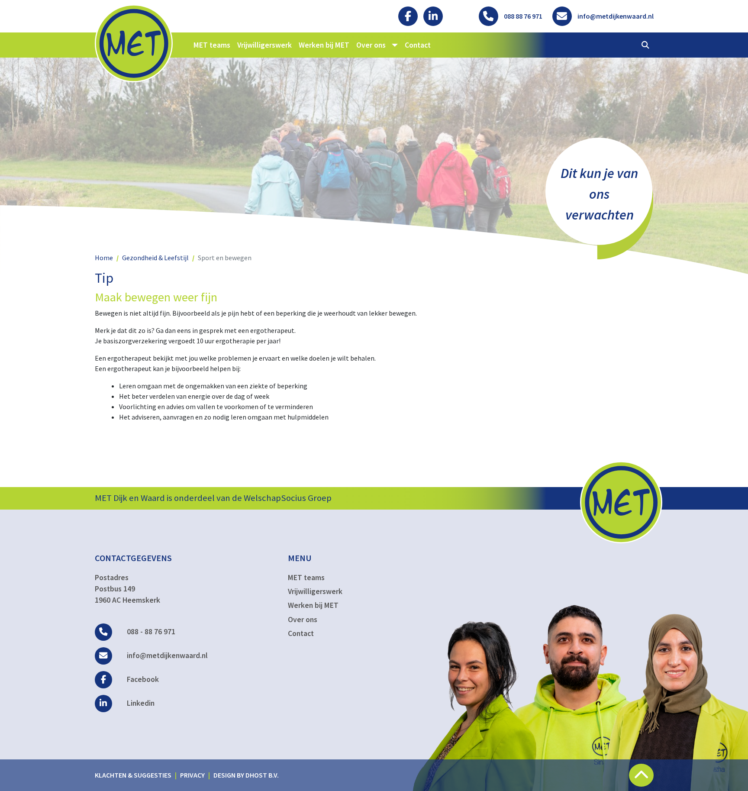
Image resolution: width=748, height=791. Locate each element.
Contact (418, 45)
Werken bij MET (324, 45)
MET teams (211, 45)
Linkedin (140, 703)
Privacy (192, 775)
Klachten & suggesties (133, 775)
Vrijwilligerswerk (264, 45)
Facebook (142, 679)
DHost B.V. (262, 775)
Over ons (302, 619)
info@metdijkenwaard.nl (166, 655)
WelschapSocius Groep (288, 498)
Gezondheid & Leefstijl (155, 257)
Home (104, 257)
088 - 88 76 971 (150, 631)
